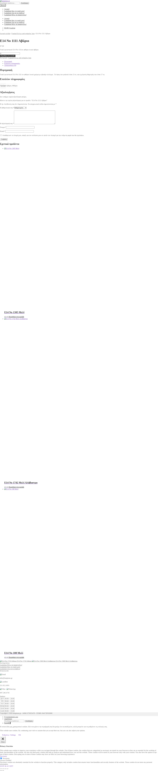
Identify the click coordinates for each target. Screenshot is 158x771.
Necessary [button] (3, 756)
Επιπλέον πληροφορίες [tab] (12, 63)
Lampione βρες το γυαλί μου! (14, 11)
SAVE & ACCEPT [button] (6, 766)
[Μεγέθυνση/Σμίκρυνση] (1, 768)
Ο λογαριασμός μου (11, 717)
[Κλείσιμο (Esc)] (7, 768)
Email (2, 131)
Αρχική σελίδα (5, 33)
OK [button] (19, 735)
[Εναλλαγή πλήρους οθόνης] (3, 768)
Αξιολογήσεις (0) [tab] (10, 65)
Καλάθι (7, 723)
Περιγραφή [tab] (8, 61)
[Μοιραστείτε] (5, 768)
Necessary (6, 758)
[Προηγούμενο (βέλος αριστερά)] (1, 770)
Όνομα (3, 127)
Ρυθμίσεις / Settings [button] (9, 735)
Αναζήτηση (24, 3)
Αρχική (6, 9)
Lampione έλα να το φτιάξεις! (14, 13)
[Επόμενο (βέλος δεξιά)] (3, 770)
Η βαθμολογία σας (7, 108)
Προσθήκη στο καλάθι (8, 56)
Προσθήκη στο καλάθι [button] (16, 317)
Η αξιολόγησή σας (7, 123)
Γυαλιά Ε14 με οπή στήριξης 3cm (23, 33)
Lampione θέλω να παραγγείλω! (15, 15)
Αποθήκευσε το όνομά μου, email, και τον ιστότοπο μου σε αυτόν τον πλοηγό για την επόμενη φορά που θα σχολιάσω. (43, 135)
